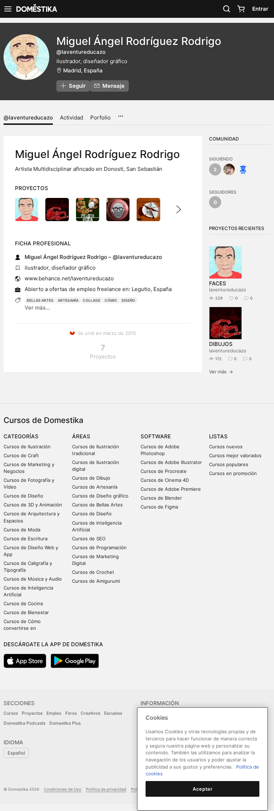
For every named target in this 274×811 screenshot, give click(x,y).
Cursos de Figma (159, 507)
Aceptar (203, 789)
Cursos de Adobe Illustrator (171, 462)
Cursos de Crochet (93, 572)
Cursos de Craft (21, 455)
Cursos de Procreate (164, 471)
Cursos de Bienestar (26, 612)
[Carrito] (241, 9)
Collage (91, 300)
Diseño (128, 300)
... (120, 113)
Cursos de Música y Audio (33, 579)
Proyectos (32, 713)
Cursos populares (228, 464)
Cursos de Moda (22, 529)
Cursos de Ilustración (27, 446)
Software (156, 436)
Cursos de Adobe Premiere (171, 489)
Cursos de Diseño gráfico (100, 496)
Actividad (71, 117)
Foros (71, 713)
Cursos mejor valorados (235, 455)
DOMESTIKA (36, 9)
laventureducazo (227, 289)
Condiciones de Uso (62, 789)
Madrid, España (83, 70)
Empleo (53, 713)
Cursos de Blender (161, 498)
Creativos (90, 713)
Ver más (221, 371)
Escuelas (113, 713)
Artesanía (68, 300)
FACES (217, 283)
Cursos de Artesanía (94, 487)
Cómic (111, 300)
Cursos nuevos (226, 446)
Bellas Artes (40, 300)
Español (16, 753)
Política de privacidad (106, 789)
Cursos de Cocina (23, 603)
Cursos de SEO (89, 538)
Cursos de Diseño (23, 496)
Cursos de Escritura (25, 538)
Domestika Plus (65, 723)
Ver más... (37, 307)
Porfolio (100, 117)
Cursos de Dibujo (91, 478)
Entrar (260, 8)
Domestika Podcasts (24, 723)
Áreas (81, 436)
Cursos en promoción (233, 473)
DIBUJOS (221, 344)
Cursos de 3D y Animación (33, 504)
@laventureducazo (28, 117)
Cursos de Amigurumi (96, 581)
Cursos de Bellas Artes (97, 504)
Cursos (11, 713)
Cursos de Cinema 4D (165, 480)
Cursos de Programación (99, 547)
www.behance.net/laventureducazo (69, 278)
